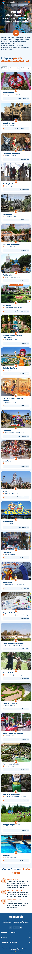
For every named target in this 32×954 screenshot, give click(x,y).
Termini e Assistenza (9, 942)
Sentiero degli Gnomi (11, 794)
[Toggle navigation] (29, 2)
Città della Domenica (11, 153)
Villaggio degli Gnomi (11, 825)
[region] (16, 69)
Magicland (7, 491)
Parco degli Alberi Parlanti (13, 643)
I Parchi (4, 937)
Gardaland (7, 305)
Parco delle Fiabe (10, 673)
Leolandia (7, 430)
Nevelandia (7, 582)
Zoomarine (7, 855)
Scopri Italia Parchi (8, 933)
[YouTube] (20, 927)
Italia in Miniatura (10, 368)
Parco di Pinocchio (10, 703)
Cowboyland (8, 184)
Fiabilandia (7, 275)
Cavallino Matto (9, 93)
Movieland (7, 552)
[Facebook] (10, 927)
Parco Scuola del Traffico (13, 733)
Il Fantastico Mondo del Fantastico (12, 336)
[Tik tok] (14, 927)
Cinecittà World (9, 123)
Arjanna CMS (19, 951)
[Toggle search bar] (21, 2)
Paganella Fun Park (10, 613)
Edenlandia (7, 214)
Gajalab (20, 948)
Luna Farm (7, 461)
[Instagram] (17, 927)
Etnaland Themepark (11, 244)
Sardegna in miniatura (12, 764)
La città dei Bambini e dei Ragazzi (13, 399)
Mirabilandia (8, 522)
